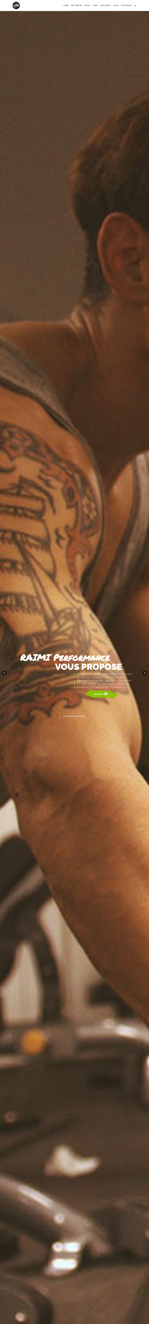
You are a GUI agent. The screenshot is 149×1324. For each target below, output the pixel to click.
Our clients (105, 5)
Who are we (76, 5)
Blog (116, 5)
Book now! (126, 5)
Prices (87, 5)
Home (65, 5)
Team (95, 5)
